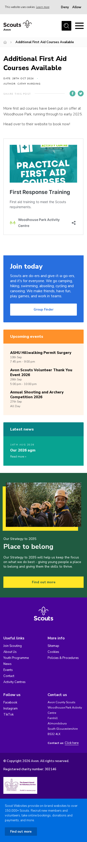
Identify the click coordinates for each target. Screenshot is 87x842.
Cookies (53, 652)
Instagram (10, 708)
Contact (8, 676)
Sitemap (53, 646)
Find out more (43, 582)
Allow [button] (76, 7)
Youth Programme (16, 658)
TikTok (8, 714)
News (7, 664)
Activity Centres (14, 682)
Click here (72, 743)
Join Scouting (12, 646)
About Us (10, 652)
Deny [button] (65, 7)
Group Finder (43, 309)
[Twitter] (81, 93)
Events (8, 670)
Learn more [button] (42, 7)
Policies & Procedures (63, 658)
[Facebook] (72, 93)
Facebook (10, 702)
